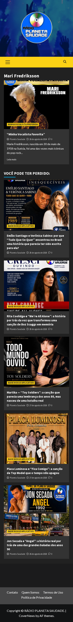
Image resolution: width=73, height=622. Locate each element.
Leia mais (11, 159)
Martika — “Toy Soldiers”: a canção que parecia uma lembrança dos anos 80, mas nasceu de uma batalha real (34, 396)
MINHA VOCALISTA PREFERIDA (23, 124)
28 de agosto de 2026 (38, 252)
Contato (12, 592)
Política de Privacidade (36, 597)
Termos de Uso (53, 592)
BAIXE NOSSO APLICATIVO (21, 226)
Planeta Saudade (17, 139)
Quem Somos (30, 592)
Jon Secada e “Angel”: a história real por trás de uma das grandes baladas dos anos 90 (35, 545)
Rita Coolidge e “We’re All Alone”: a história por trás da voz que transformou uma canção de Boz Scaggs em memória (36, 320)
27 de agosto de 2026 (38, 405)
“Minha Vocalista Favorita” (26, 134)
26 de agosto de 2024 (38, 139)
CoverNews (27, 616)
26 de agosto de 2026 (38, 554)
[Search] (64, 61)
